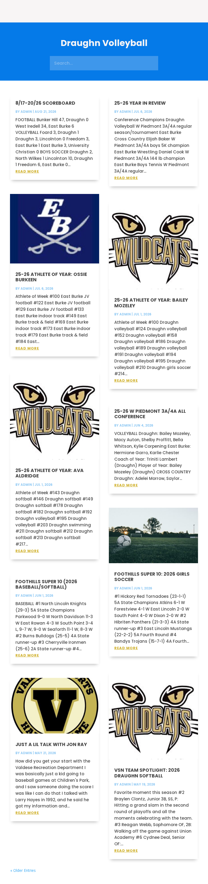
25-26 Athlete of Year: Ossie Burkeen (51, 277)
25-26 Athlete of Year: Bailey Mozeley (151, 303)
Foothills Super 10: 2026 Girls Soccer (152, 577)
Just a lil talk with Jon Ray (51, 744)
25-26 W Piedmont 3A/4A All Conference (150, 414)
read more (27, 171)
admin (26, 111)
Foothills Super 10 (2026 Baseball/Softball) (46, 584)
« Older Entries (23, 870)
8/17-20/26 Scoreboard (45, 103)
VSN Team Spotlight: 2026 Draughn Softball (147, 773)
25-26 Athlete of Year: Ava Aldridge (49, 473)
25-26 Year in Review (140, 103)
